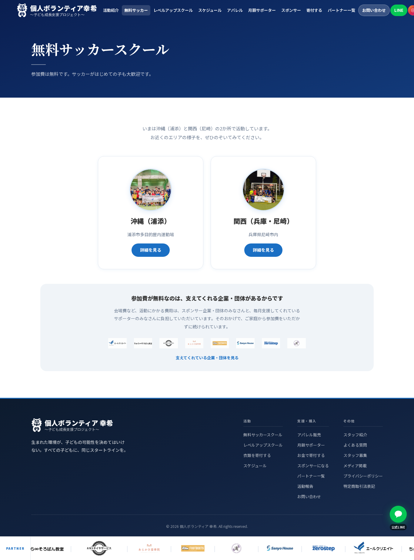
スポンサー (291, 10)
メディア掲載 (355, 465)
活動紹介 (111, 10)
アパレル (235, 10)
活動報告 (305, 486)
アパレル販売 (309, 435)
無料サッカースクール (262, 435)
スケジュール (210, 10)
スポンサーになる (313, 465)
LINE (398, 10)
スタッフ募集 (355, 455)
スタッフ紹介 (355, 435)
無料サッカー (136, 10)
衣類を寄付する (257, 455)
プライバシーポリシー (363, 476)
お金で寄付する (311, 455)
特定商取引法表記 (359, 486)
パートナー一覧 (341, 10)
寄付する (314, 10)
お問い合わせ (374, 10)
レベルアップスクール (173, 10)
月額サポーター (262, 10)
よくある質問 (355, 445)
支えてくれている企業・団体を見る (207, 357)
